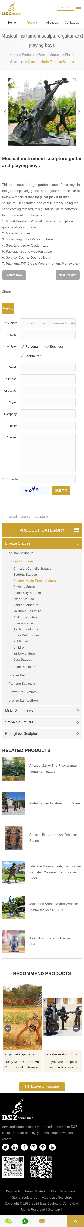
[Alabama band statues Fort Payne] (13, 803)
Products (32, 22)
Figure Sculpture (21, 561)
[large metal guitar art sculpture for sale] (22, 1017)
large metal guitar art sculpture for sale (23, 1054)
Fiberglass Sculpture (22, 734)
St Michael (21, 641)
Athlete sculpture (25, 617)
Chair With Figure (26, 635)
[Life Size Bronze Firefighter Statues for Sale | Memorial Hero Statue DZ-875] (13, 872)
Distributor (32, 356)
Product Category (42, 530)
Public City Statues (27, 593)
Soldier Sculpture (25, 605)
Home (12, 22)
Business (56, 346)
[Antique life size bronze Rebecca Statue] (13, 838)
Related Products (26, 750)
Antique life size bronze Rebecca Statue (53, 838)
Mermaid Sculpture (27, 611)
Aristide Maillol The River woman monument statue (53, 768)
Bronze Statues (50, 54)
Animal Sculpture (21, 553)
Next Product (67, 275)
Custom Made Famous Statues (51, 61)
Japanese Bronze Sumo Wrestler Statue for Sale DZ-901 (53, 907)
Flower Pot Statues (23, 692)
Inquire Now (14, 275)
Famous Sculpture (22, 683)
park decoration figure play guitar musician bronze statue (63, 1054)
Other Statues (23, 599)
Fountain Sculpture (23, 667)
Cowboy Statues (25, 587)
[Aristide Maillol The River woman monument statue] (13, 769)
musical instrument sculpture (27, 516)
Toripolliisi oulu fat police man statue (51, 941)
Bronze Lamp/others (24, 700)
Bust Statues (22, 659)
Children (19, 647)
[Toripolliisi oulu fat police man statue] (13, 941)
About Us (52, 22)
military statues (24, 653)
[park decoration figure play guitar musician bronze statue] (62, 1017)
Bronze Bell (17, 675)
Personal (31, 346)
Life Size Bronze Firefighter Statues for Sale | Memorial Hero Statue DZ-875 (55, 872)
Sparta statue (23, 623)
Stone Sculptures (19, 722)
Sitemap (54, 1209)
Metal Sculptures (19, 711)
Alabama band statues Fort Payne (54, 803)
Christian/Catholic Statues (32, 568)
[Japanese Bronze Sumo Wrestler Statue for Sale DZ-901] (13, 907)
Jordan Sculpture (25, 629)
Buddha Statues (25, 574)
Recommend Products (42, 973)
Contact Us (72, 22)
